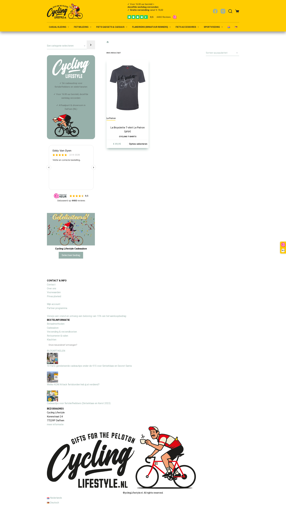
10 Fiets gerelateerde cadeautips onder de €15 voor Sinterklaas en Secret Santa (89, 365)
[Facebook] (215, 11)
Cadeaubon (53, 327)
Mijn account (53, 304)
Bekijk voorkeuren (270, 493)
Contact (51, 284)
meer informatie (55, 424)
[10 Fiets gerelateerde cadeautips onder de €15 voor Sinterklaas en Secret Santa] (52, 358)
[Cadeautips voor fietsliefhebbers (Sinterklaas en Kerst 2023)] (52, 395)
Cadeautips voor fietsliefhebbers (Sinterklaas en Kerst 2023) (79, 403)
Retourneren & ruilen (57, 335)
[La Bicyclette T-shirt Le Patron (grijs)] (128, 88)
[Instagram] (223, 11)
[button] (280, 468)
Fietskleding (81, 27)
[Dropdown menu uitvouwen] (68, 27)
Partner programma (57, 308)
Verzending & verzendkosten (62, 331)
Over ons (51, 288)
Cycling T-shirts (127, 137)
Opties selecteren (138, 144)
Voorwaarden (54, 292)
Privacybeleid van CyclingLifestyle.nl (250, 501)
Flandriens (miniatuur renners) (150, 27)
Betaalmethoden (55, 323)
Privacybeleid (54, 296)
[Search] (230, 11)
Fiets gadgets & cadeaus (110, 27)
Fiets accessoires (186, 27)
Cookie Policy (229, 501)
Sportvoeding (212, 27)
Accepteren (221, 493)
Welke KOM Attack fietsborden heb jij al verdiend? (73, 384)
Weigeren (245, 493)
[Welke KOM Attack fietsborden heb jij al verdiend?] (52, 376)
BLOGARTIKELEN (56, 350)
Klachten (51, 339)
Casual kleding (57, 27)
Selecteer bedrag (71, 255)
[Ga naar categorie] (91, 44)
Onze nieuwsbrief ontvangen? (63, 345)
